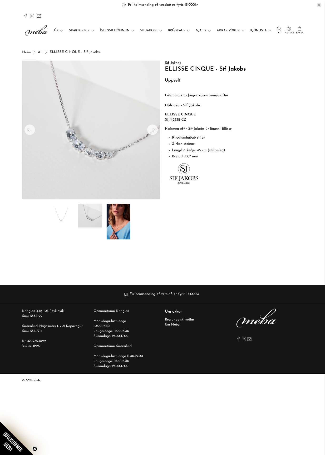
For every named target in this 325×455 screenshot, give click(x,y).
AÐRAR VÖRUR (228, 30)
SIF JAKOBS (149, 30)
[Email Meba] (39, 16)
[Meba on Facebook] (25, 16)
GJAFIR (201, 30)
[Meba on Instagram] (32, 16)
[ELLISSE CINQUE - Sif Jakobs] (91, 130)
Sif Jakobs (173, 63)
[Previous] (30, 129)
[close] (319, 5)
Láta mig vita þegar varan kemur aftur (196, 95)
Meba (37, 380)
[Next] (152, 129)
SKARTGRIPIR (79, 30)
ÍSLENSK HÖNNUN (114, 30)
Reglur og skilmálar (179, 319)
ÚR (56, 30)
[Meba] (37, 30)
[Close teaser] (34, 448)
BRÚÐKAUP (176, 30)
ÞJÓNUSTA (258, 30)
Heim (26, 52)
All (40, 52)
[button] (16, 438)
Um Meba (172, 324)
